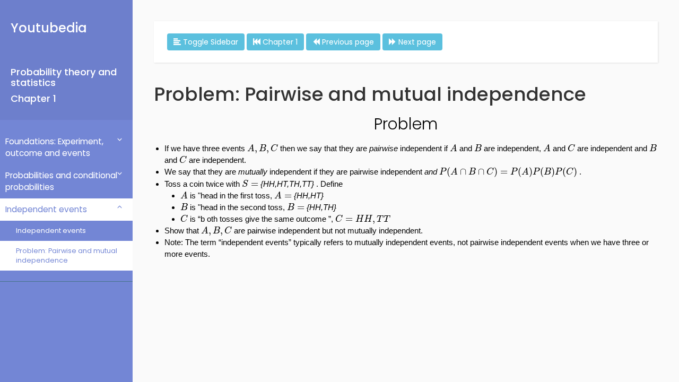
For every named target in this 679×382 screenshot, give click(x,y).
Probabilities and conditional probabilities (61, 181)
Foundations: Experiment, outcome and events (54, 147)
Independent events (46, 209)
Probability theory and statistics (64, 77)
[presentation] (262, 149)
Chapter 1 (33, 98)
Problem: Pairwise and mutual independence (66, 255)
